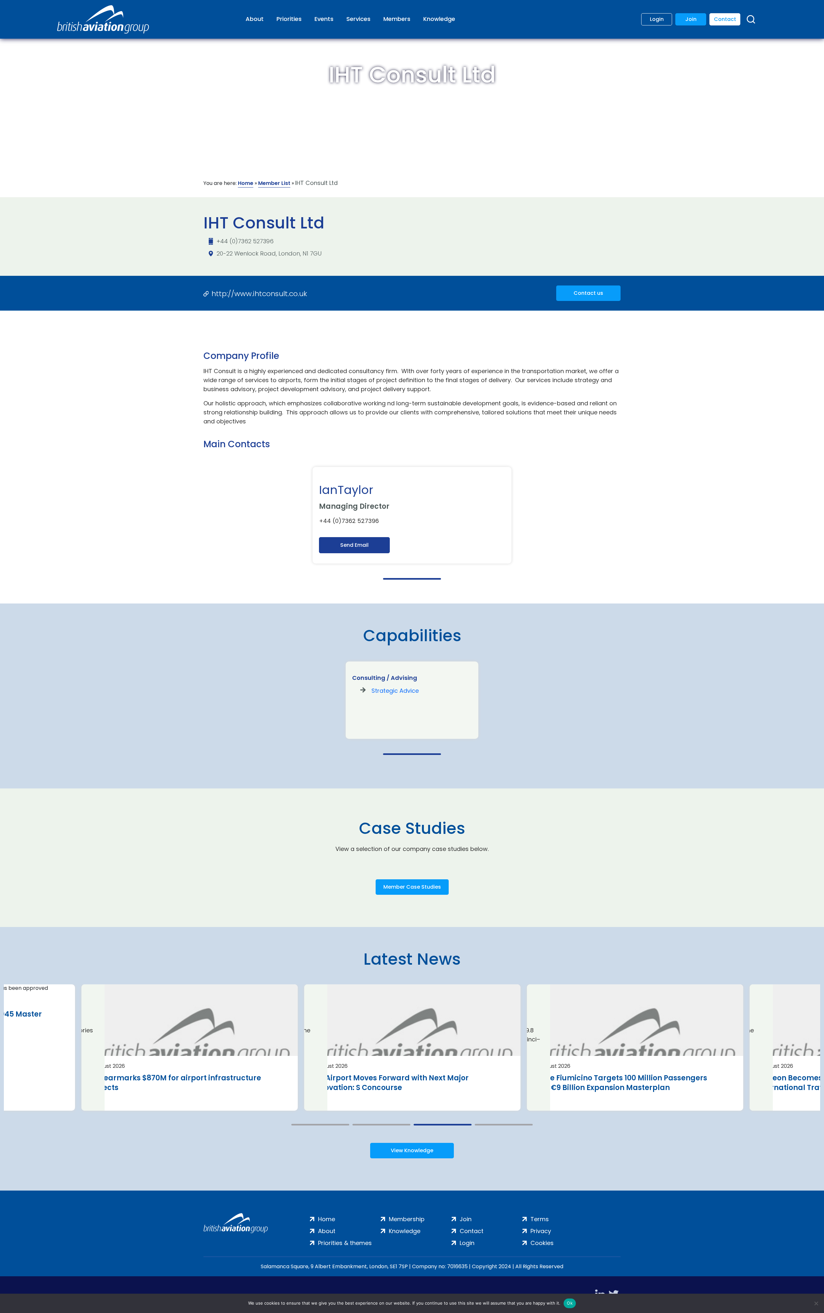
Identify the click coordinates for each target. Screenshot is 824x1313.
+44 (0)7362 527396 (245, 241)
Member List (274, 183)
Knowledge (439, 19)
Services (358, 19)
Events (323, 19)
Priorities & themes (345, 1243)
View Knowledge (412, 1150)
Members (396, 19)
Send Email (354, 545)
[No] (816, 1303)
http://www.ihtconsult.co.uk (259, 293)
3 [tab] (443, 1124)
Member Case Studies (412, 887)
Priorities (289, 19)
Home (245, 183)
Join (691, 19)
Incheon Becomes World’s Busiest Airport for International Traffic (170, 1083)
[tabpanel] (412, 515)
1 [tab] (412, 579)
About (255, 19)
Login (657, 19)
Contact (725, 19)
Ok (570, 1303)
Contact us (588, 293)
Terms (539, 1219)
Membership (407, 1219)
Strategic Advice (395, 691)
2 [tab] (381, 1124)
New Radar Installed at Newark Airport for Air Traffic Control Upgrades (394, 1083)
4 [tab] (504, 1124)
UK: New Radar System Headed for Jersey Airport (623, 1078)
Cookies (542, 1243)
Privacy (540, 1231)
